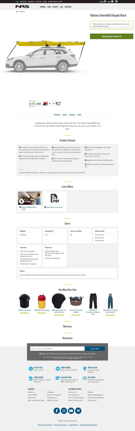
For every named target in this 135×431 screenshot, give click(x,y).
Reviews (72, 114)
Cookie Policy (73, 425)
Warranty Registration (95, 395)
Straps (38, 1)
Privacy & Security (60, 425)
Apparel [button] (43, 6)
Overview (57, 114)
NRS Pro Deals (52, 400)
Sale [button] (61, 6)
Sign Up (94, 348)
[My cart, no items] (117, 2)
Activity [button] (55, 6)
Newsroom (32, 397)
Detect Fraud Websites (96, 397)
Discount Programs (54, 395)
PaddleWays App (55, 1)
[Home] (17, 11)
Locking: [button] (48, 231)
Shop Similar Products (111, 36)
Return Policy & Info (75, 400)
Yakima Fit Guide (31, 172)
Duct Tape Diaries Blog (36, 400)
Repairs (90, 392)
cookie (76, 358)
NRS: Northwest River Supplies (22, 6)
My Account (92, 400)
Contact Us (72, 392)
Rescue (23, 1)
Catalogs (50, 392)
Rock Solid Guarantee (76, 397)
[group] (45, 57)
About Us (31, 392)
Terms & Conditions (45, 425)
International (52, 397)
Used (45, 1)
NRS (17, 1)
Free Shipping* (73, 395)
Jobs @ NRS (32, 395)
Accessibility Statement (88, 425)
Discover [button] (68, 6)
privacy (71, 358)
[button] (30, 201)
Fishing (31, 1)
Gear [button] (49, 6)
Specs (65, 114)
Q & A (79, 114)
